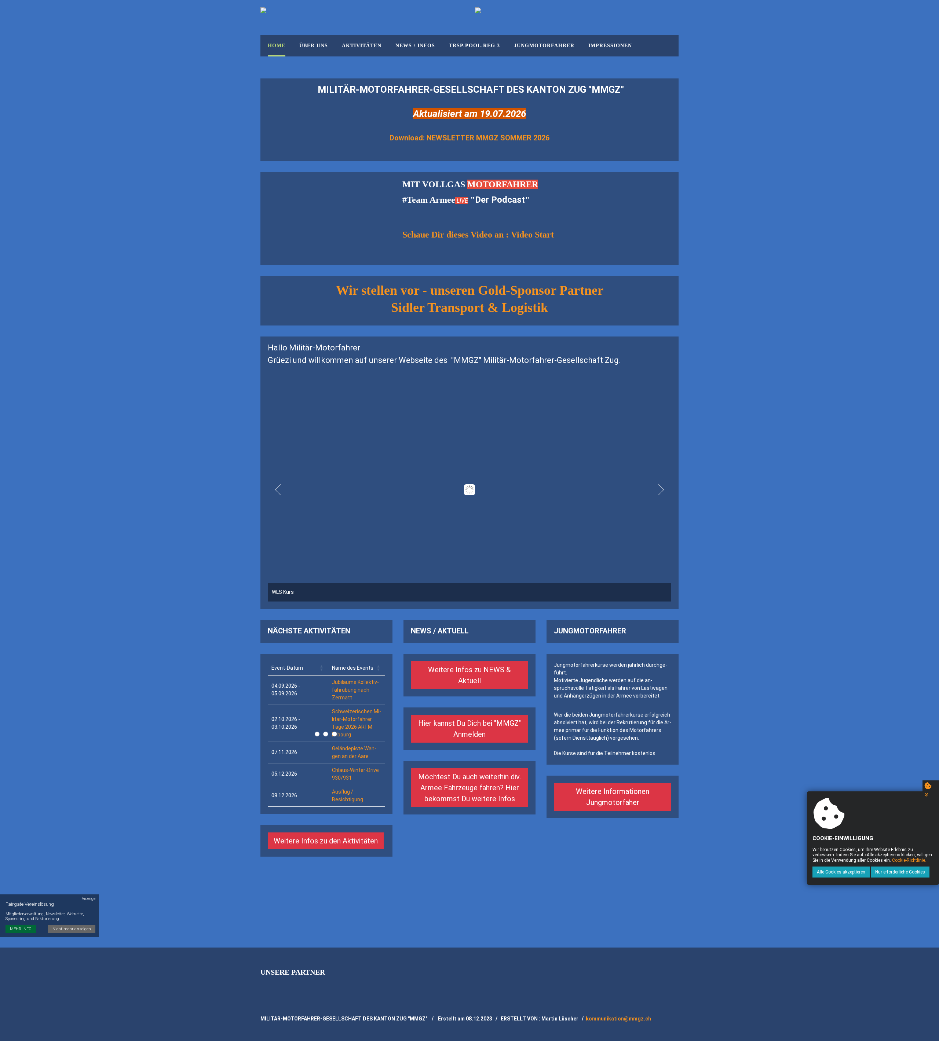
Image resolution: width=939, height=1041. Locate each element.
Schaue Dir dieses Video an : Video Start (478, 234)
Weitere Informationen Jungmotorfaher (612, 797)
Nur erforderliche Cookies (900, 872)
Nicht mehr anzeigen (71, 929)
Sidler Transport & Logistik (469, 307)
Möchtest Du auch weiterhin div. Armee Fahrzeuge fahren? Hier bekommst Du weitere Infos (469, 787)
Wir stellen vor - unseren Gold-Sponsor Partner (469, 290)
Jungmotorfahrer (544, 45)
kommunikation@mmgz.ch (618, 1019)
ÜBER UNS (313, 45)
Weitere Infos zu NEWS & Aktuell (469, 675)
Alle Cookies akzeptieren (841, 872)
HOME (276, 45)
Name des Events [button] (352, 668)
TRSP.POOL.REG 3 (474, 45)
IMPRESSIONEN (610, 45)
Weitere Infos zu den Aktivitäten (326, 840)
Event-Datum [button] (287, 668)
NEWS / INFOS (415, 45)
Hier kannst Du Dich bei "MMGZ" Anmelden (469, 729)
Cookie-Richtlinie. (909, 860)
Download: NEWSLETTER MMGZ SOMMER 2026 (469, 137)
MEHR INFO (21, 929)
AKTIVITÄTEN (361, 45)
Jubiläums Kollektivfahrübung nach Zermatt (355, 689)
